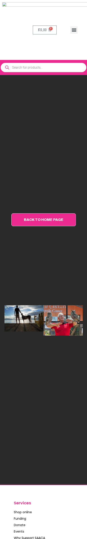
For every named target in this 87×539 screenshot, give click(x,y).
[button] (74, 30)
